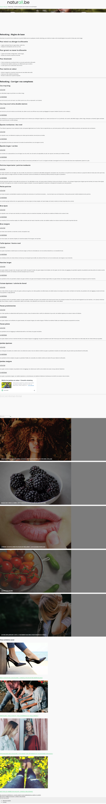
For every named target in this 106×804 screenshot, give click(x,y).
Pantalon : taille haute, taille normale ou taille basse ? (19, 716)
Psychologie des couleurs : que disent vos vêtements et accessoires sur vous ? (26, 753)
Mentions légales (7, 800)
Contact (4, 802)
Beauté (5, 6)
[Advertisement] (53, 22)
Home (1, 6)
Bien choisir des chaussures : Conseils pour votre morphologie (21, 678)
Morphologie (12, 396)
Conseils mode (3, 396)
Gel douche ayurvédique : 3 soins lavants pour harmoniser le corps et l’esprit (20, 795)
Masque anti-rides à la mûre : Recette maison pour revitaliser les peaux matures (23, 503)
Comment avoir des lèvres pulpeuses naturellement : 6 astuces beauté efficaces (23, 547)
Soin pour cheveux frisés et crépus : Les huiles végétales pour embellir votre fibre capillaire (26, 459)
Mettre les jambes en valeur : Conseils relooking (16, 791)
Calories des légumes (7, 590)
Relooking (19, 396)
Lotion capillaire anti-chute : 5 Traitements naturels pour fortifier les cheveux (23, 634)
